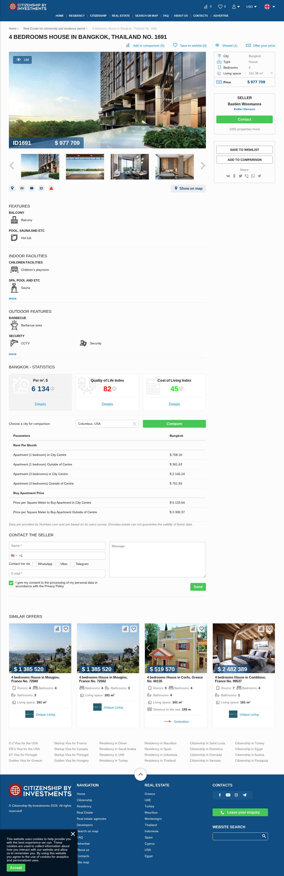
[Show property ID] (41, 188)
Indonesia (151, 831)
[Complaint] (51, 188)
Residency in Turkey (113, 760)
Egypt (149, 856)
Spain (149, 837)
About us (83, 850)
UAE (148, 800)
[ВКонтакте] (228, 176)
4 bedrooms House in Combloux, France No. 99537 (240, 679)
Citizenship (84, 800)
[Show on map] (12, 188)
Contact (244, 119)
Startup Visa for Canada (71, 749)
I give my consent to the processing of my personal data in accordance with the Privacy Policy (56, 584)
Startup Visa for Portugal (71, 754)
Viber (64, 563)
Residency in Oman (113, 743)
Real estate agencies (91, 818)
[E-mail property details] (31, 188)
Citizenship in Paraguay (251, 760)
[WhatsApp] (253, 176)
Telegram (82, 563)
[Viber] (247, 176)
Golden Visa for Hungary (71, 760)
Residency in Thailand (160, 760)
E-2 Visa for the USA (23, 743)
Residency (84, 806)
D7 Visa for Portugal (23, 754)
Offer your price (264, 45)
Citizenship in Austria (249, 754)
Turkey (149, 806)
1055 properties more (244, 129)
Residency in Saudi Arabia (117, 749)
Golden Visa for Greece (25, 760)
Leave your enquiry (243, 812)
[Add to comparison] (57, 629)
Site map (83, 862)
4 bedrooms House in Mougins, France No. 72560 (35, 679)
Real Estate (85, 812)
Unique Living (45, 714)
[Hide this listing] (22, 188)
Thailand (151, 825)
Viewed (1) (229, 45)
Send (198, 587)
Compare (174, 424)
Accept (16, 868)
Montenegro (153, 818)
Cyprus (150, 843)
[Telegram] (259, 176)
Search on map (87, 831)
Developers (85, 825)
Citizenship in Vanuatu (205, 760)
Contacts (83, 856)
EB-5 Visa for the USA (24, 749)
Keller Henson (244, 109)
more (12, 298)
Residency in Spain (158, 749)
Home (81, 794)
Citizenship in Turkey (249, 743)
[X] (240, 176)
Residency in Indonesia (161, 754)
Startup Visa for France (70, 743)
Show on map (191, 188)
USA (148, 850)
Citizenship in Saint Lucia (207, 743)
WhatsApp (45, 563)
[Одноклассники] (234, 176)
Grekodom (181, 721)
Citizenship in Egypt (249, 749)
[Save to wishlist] (65, 629)
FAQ (80, 837)
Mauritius (151, 812)
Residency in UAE (111, 754)
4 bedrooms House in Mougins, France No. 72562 (103, 679)
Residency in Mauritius (160, 743)
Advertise (83, 843)
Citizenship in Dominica (206, 749)
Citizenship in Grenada (206, 754)
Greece (150, 794)
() (148, 45)
